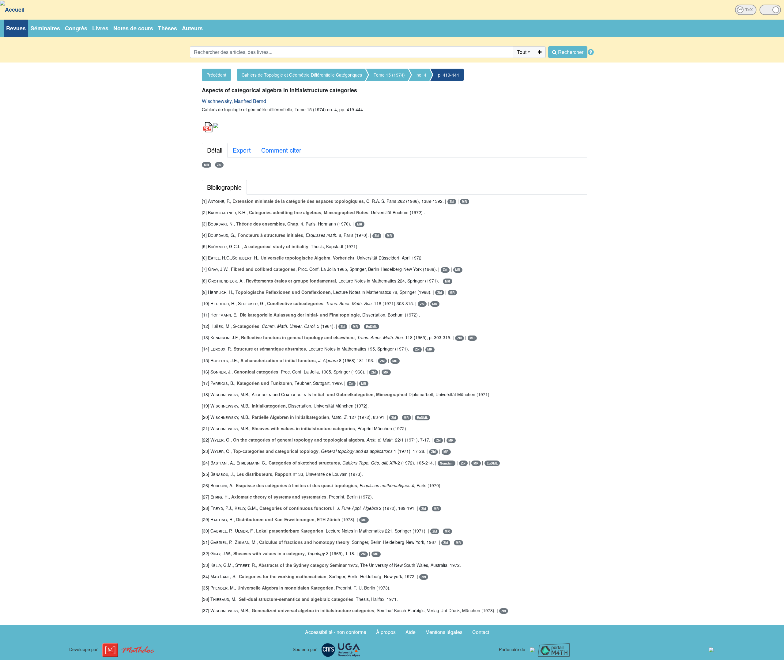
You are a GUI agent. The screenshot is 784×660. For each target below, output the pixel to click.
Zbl (219, 164)
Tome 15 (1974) (389, 75)
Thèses (167, 28)
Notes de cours (133, 28)
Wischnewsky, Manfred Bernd (234, 100)
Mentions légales (443, 631)
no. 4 (421, 75)
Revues (16, 28)
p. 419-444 (448, 75)
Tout (521, 51)
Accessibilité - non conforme (335, 631)
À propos (386, 631)
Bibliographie (224, 187)
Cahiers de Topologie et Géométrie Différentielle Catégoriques (302, 75)
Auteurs (192, 28)
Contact (480, 631)
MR (206, 164)
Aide (410, 631)
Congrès (76, 28)
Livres (100, 28)
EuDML (371, 326)
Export (242, 150)
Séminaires (45, 28)
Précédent (216, 75)
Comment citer (281, 150)
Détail (214, 150)
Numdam (446, 463)
